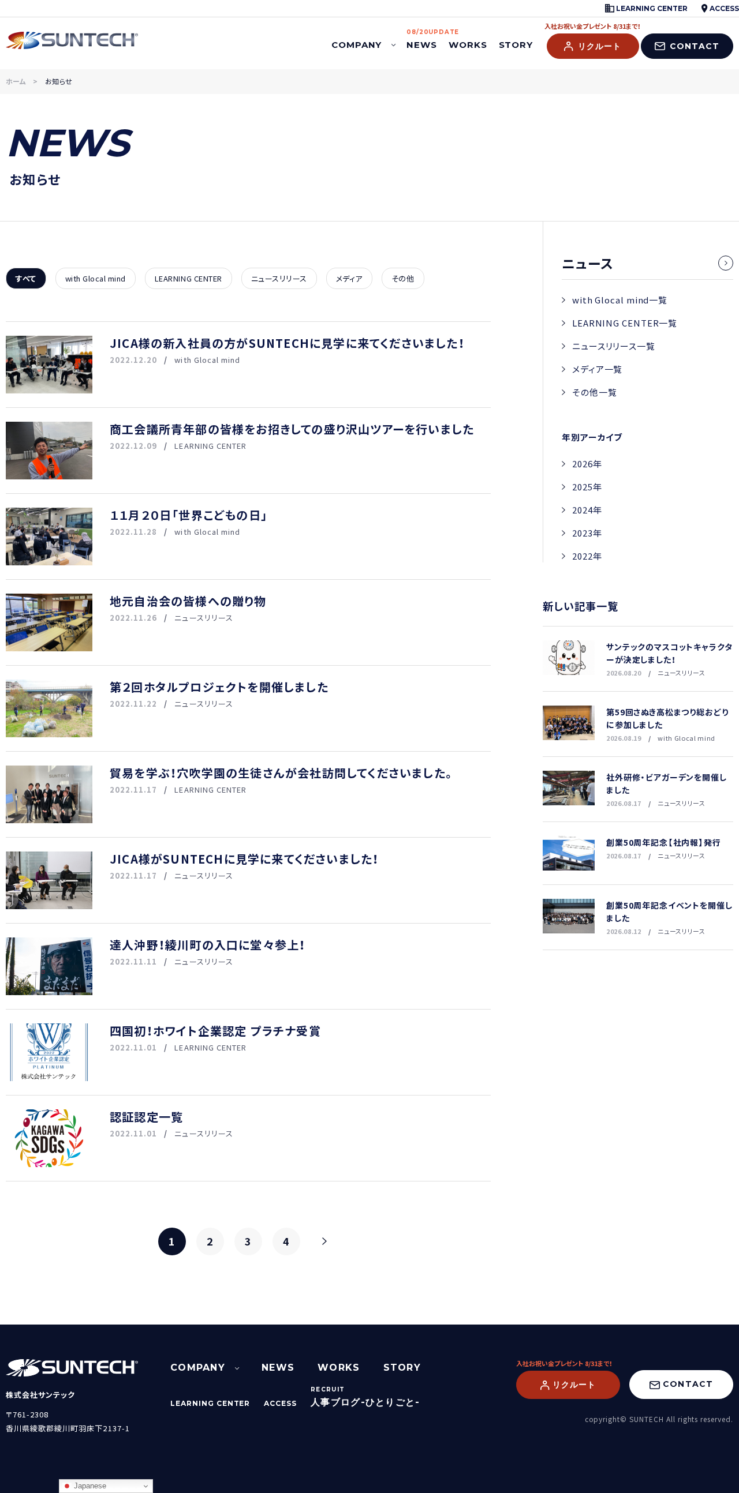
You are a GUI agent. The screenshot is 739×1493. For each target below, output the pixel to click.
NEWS (421, 39)
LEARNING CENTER (651, 8)
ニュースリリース (279, 278)
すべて (26, 278)
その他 (403, 278)
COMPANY (356, 44)
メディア (349, 278)
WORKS (468, 44)
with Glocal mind (95, 278)
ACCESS (723, 8)
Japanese (89, 1485)
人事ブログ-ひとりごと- (365, 1402)
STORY (516, 44)
